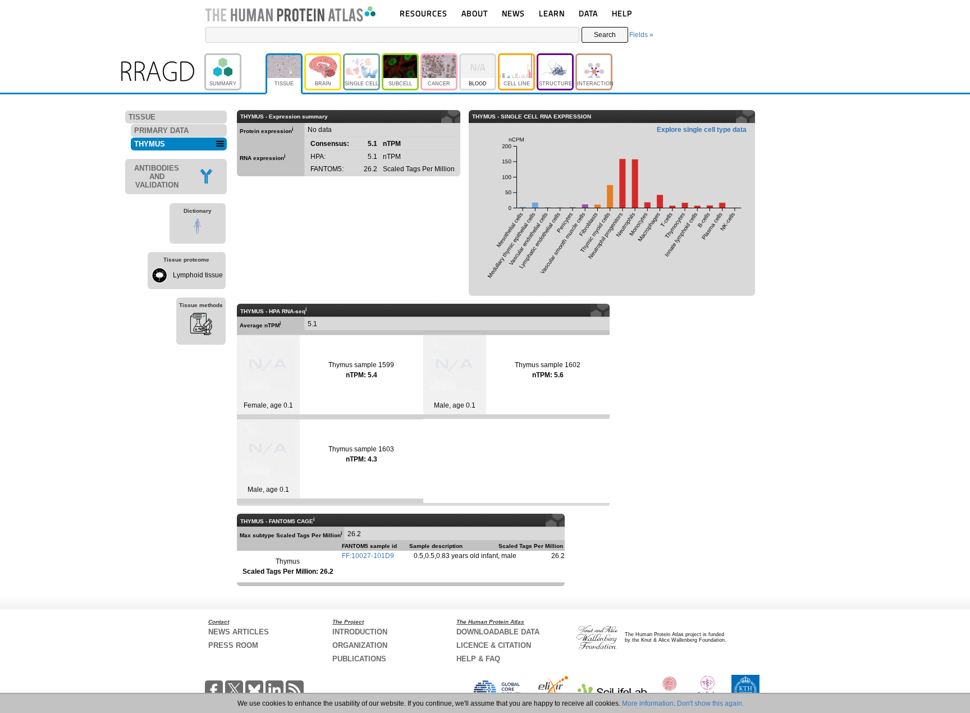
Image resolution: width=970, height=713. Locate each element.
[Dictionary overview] (198, 228)
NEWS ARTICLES (238, 632)
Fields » (641, 35)
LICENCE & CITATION (493, 645)
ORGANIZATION (359, 645)
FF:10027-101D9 (368, 556)
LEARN (552, 13)
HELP (622, 13)
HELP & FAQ (478, 659)
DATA (588, 13)
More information (648, 703)
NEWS (513, 13)
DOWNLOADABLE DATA (497, 632)
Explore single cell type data (702, 130)
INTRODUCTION (359, 632)
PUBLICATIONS (359, 659)
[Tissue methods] (201, 325)
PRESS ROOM (233, 645)
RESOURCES (423, 13)
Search (605, 35)
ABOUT (474, 13)
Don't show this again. (710, 703)
